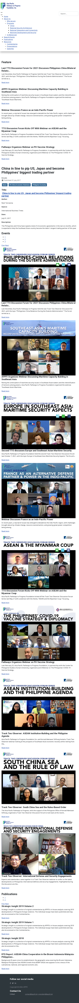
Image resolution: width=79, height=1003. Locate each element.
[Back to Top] (75, 999)
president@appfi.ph (45, 994)
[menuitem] (6, 16)
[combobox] (68, 13)
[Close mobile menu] (1, 14)
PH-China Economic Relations (20, 185)
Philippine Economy (39, 185)
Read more (5, 82)
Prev (3, 245)
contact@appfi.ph (31, 994)
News (5, 185)
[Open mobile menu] (1, 12)
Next (7, 245)
